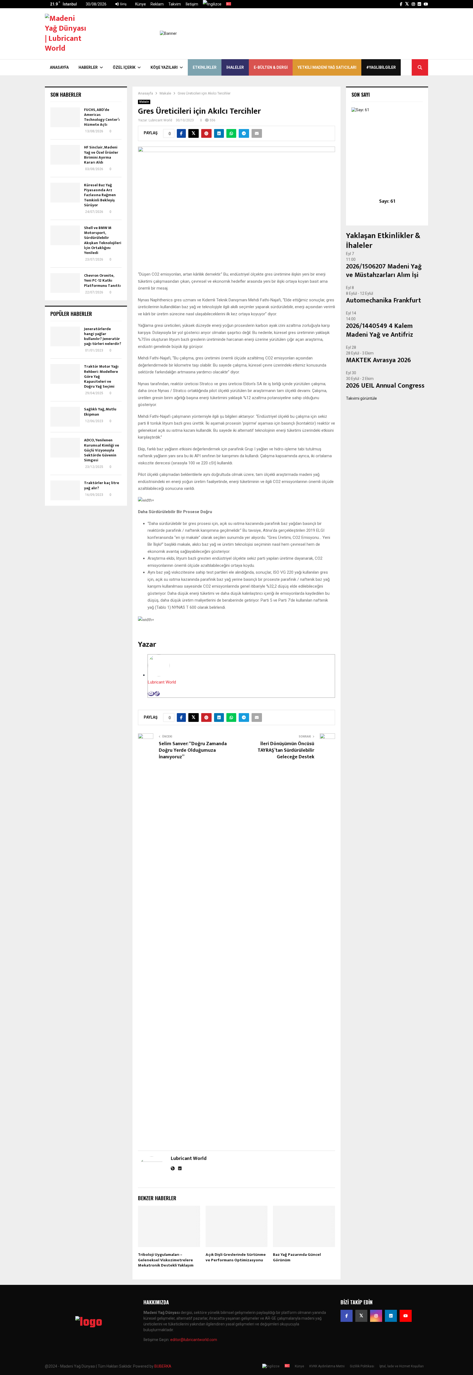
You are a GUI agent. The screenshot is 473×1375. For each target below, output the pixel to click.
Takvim (174, 4)
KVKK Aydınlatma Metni (327, 1366)
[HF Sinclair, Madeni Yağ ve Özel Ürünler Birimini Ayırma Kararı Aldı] (65, 155)
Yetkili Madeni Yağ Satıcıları (327, 67)
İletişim (192, 4)
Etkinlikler (205, 67)
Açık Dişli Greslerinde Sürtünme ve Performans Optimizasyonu (236, 1257)
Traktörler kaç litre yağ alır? (101, 485)
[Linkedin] (391, 1316)
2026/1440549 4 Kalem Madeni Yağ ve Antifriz (379, 330)
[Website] (157, 693)
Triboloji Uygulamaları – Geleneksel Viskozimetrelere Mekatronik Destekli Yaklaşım (166, 1260)
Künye (140, 4)
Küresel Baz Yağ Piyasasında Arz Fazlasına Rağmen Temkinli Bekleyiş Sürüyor (100, 195)
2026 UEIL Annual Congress (385, 385)
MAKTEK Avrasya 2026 (378, 360)
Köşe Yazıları (164, 67)
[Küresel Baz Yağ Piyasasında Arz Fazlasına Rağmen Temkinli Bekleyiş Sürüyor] (65, 192)
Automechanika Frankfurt (383, 300)
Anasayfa (59, 67)
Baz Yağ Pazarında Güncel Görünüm (297, 1257)
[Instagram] (376, 1316)
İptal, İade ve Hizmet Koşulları (401, 1366)
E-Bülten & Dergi (271, 67)
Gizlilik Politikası (362, 1366)
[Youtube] (406, 1316)
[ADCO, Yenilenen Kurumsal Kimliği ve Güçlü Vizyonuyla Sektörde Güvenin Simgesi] (65, 448)
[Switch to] (212, 4)
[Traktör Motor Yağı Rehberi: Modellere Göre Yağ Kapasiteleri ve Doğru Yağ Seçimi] (65, 374)
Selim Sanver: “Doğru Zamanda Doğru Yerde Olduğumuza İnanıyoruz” (193, 750)
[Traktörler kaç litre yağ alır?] (65, 490)
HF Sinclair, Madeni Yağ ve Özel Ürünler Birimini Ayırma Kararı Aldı (101, 154)
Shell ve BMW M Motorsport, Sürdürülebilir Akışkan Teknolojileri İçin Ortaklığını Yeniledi (102, 240)
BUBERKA (162, 1366)
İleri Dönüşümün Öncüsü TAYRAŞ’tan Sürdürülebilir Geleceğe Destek (286, 750)
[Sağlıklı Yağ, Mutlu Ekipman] (65, 417)
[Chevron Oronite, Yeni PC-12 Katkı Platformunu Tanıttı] (65, 283)
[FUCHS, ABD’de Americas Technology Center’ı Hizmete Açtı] (65, 117)
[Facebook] (347, 1316)
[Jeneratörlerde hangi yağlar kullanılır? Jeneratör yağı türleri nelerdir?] (65, 336)
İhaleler (235, 67)
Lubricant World (160, 120)
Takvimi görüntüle (361, 398)
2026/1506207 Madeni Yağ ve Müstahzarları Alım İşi (384, 271)
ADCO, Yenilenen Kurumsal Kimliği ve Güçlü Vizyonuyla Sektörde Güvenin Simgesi (101, 450)
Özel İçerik (124, 67)
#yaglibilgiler (381, 67)
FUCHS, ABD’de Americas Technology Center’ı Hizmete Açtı (102, 117)
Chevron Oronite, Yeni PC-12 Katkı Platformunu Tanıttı (102, 280)
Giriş (122, 4)
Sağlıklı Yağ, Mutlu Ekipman (100, 411)
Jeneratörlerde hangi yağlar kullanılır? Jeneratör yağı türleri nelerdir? (102, 336)
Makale (144, 101)
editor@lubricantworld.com (193, 1339)
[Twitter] (361, 1316)
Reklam (157, 4)
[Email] (151, 693)
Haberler (88, 67)
